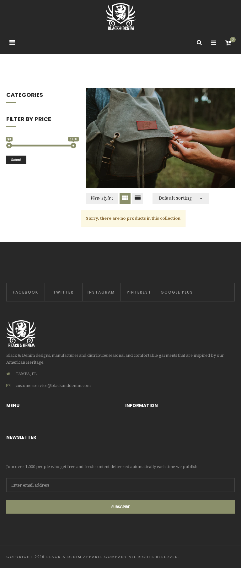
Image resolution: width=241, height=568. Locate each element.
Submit (16, 159)
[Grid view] (125, 198)
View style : (101, 198)
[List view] (137, 198)
